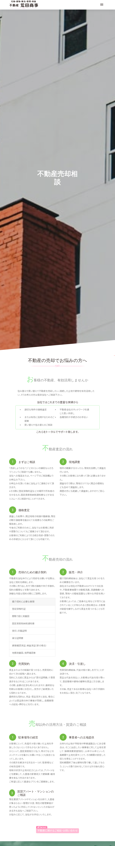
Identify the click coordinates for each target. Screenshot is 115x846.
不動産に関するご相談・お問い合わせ (57, 830)
